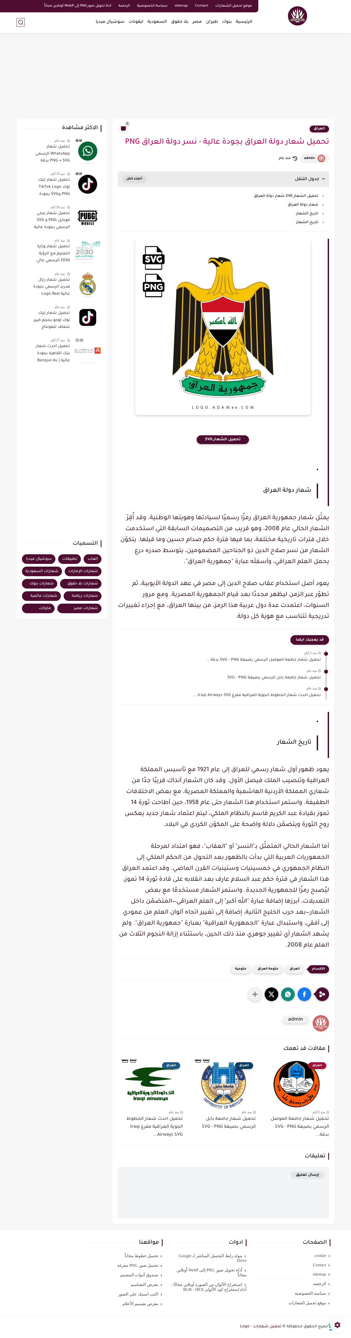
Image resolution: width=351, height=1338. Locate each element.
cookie (320, 1255)
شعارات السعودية (42, 571)
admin (309, 158)
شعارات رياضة (85, 596)
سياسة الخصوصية (152, 6)
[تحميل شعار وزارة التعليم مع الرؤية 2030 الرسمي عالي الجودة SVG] (87, 250)
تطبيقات (69, 559)
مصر (197, 22)
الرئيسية (244, 22)
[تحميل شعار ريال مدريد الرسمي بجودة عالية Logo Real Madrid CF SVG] (87, 284)
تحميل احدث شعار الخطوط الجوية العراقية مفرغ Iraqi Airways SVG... (257, 695)
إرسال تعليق (307, 1175)
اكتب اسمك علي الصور (138, 1294)
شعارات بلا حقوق (82, 584)
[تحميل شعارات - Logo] (297, 15)
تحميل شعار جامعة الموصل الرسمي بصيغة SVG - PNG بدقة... (263, 660)
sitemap (181, 6)
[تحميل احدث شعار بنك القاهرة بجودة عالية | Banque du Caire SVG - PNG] (87, 350)
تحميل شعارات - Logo (261, 1327)
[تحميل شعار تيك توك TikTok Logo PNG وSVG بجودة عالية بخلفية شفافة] (87, 184)
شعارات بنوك (42, 584)
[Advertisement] (175, 76)
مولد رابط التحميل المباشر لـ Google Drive (213, 1258)
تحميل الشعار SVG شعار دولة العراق (286, 196)
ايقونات (136, 22)
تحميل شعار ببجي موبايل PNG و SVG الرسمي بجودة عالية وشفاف (52, 221)
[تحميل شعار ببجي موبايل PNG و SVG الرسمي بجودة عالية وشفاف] (87, 217)
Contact (201, 6)
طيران (212, 22)
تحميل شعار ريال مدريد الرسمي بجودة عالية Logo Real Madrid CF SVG (51, 288)
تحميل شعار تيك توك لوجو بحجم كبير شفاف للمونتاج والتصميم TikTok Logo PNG (52, 321)
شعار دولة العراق (303, 205)
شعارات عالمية (43, 596)
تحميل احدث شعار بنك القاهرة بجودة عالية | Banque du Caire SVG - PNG (53, 354)
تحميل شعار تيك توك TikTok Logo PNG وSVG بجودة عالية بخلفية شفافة (51, 188)
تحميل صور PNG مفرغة (137, 1265)
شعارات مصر (86, 608)
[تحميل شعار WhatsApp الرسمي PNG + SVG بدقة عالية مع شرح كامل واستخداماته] (87, 151)
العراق (319, 129)
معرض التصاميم (144, 1284)
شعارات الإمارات (83, 571)
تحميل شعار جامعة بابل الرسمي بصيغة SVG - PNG (274, 678)
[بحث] (20, 22)
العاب (93, 559)
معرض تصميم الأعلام (140, 1304)
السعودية (157, 22)
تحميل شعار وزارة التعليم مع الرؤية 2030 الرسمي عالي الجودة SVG (53, 255)
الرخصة (124, 6)
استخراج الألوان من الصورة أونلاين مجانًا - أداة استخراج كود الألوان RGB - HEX (209, 1287)
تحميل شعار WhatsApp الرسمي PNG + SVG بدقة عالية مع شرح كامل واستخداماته (52, 155)
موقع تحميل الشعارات (233, 6)
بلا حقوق (179, 22)
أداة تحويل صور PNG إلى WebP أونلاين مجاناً (77, 6)
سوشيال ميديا (110, 22)
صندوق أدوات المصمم (139, 1275)
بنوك (227, 22)
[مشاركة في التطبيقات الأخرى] (255, 994)
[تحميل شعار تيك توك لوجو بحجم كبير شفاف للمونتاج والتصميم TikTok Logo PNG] (87, 317)
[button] (304, 994)
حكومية (241, 969)
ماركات (45, 608)
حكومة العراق (268, 969)
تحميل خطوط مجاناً (141, 1256)
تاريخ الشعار (307, 214)
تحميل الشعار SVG (223, 440)
